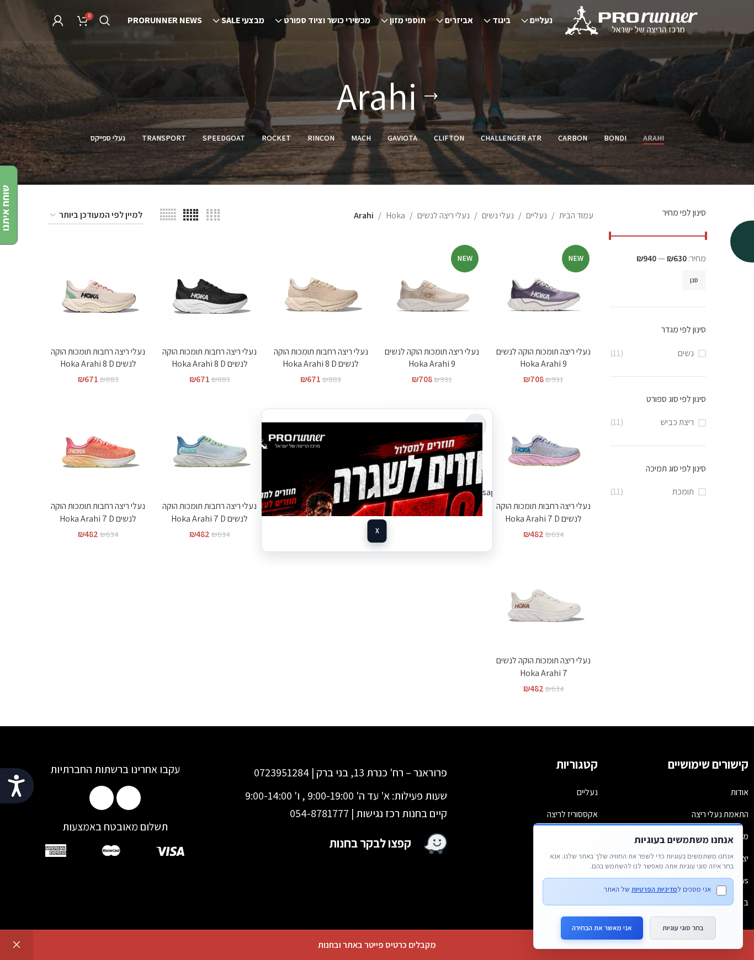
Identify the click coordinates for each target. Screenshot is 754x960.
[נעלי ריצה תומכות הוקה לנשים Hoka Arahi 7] (543, 600)
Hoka (395, 215)
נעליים (536, 215)
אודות (739, 792)
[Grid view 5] (190, 215)
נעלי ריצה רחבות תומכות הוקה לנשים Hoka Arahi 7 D (543, 512)
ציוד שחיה (582, 880)
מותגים (587, 902)
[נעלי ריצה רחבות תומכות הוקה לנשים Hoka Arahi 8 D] (320, 291)
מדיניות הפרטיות (654, 889)
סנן (694, 280)
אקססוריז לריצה (572, 814)
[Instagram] (101, 798)
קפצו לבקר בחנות (370, 843)
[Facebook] (128, 798)
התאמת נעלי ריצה (720, 814)
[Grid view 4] (213, 215)
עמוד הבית (576, 215)
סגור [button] (16, 945)
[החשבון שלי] (58, 20)
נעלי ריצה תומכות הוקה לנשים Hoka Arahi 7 (543, 666)
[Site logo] (633, 19)
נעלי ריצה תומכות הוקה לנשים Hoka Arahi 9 (543, 357)
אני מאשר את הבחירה (602, 927)
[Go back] (431, 96)
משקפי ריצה (578, 858)
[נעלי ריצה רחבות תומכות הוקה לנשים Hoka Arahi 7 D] (543, 445)
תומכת (683, 491)
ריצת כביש (677, 422)
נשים (686, 353)
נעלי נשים (498, 215)
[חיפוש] (105, 20)
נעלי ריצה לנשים (443, 215)
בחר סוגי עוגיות (682, 927)
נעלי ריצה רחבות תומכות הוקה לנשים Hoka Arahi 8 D (321, 357)
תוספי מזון (582, 836)
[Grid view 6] (168, 215)
